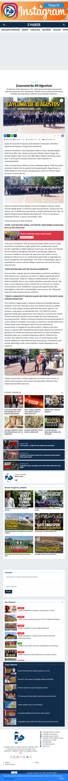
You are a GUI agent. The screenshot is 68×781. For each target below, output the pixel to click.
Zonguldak (21, 608)
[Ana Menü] (4, 25)
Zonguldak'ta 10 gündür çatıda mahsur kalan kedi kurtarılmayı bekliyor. (36, 637)
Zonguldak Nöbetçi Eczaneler (51, 732)
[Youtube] (27, 757)
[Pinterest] (17, 757)
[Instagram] (20, 757)
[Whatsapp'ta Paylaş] (11, 135)
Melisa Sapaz (9, 139)
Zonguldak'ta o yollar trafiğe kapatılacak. (33, 628)
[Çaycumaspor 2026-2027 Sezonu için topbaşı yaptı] (19, 544)
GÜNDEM (25, 30)
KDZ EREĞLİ (46, 30)
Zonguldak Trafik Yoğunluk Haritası (52, 738)
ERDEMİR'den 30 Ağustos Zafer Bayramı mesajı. (36, 610)
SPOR (19, 643)
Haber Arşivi (46, 746)
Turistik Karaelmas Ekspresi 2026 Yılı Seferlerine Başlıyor (39, 619)
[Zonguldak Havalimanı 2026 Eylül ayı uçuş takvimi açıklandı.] (19, 521)
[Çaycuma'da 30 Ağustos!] (34, 115)
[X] (14, 757)
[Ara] (64, 25)
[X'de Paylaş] (8, 135)
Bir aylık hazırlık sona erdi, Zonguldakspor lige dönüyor (38, 646)
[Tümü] (62, 602)
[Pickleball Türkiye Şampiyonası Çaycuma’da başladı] (49, 499)
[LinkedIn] (24, 757)
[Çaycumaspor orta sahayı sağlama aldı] (49, 521)
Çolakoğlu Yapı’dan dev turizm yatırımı (45, 554)
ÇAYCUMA (57, 30)
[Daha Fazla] (15, 135)
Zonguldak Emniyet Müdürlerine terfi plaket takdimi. (37, 654)
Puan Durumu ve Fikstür (49, 740)
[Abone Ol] (62, 135)
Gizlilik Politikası (10, 764)
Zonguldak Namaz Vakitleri (50, 736)
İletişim (7, 762)
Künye (37, 762)
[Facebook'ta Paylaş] (5, 135)
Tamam (61, 778)
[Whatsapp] (30, 757)
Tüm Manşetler (46, 742)
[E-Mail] (16, 480)
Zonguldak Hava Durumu (49, 734)
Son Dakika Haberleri (48, 744)
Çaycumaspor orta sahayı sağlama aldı (46, 531)
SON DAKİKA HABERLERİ (10, 30)
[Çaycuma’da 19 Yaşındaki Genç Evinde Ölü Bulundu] (19, 499)
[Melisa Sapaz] (9, 477)
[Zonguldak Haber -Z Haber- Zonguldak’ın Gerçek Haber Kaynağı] (34, 25)
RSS (15, 773)
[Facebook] (11, 757)
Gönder (8, 591)
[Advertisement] (34, 56)
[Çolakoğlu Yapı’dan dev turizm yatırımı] (49, 544)
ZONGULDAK (35, 30)
